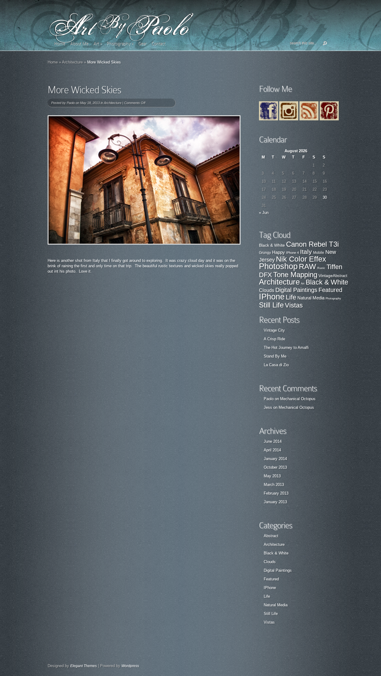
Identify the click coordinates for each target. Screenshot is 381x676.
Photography (120, 43)
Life (291, 297)
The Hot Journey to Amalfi (286, 347)
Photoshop (278, 266)
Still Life (271, 305)
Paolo (71, 103)
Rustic (321, 268)
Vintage (325, 275)
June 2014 (273, 441)
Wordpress (130, 666)
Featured (330, 290)
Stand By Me (275, 356)
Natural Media (310, 298)
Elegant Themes (83, 666)
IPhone (272, 296)
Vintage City (274, 330)
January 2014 (275, 458)
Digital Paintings (296, 290)
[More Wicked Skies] (144, 180)
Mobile (318, 252)
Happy (278, 252)
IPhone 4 (292, 252)
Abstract (340, 275)
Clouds (266, 290)
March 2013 (274, 484)
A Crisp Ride (274, 339)
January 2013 (275, 502)
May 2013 (272, 476)
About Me (79, 43)
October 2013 (275, 467)
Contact (158, 43)
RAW (307, 266)
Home (59, 43)
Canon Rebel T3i (312, 244)
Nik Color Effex (301, 259)
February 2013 (276, 493)
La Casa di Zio (276, 365)
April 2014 (272, 450)
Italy (306, 251)
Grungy (265, 252)
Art (97, 43)
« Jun (263, 212)
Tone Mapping (295, 275)
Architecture (72, 62)
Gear (142, 43)
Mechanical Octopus (298, 399)
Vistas (294, 305)
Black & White (272, 245)
